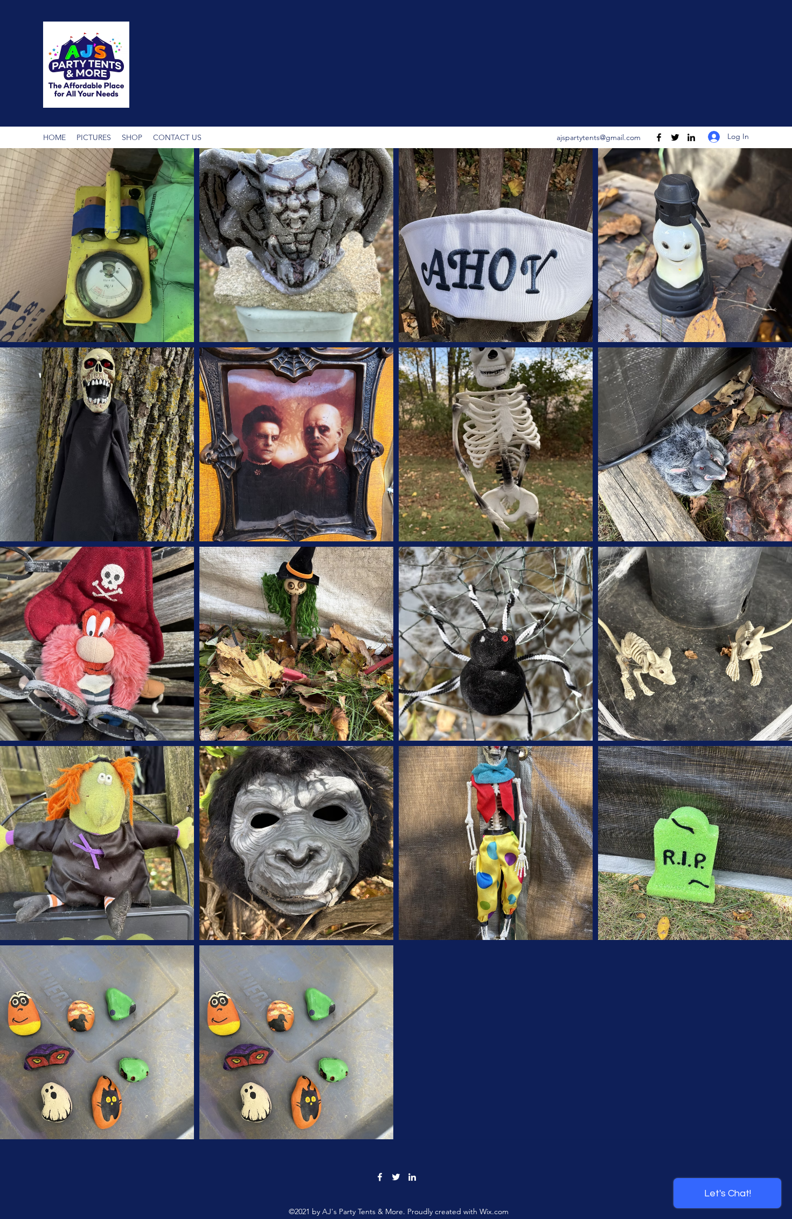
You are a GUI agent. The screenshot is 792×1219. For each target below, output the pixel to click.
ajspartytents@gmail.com (599, 137)
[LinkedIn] (691, 137)
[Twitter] (675, 137)
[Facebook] (659, 137)
